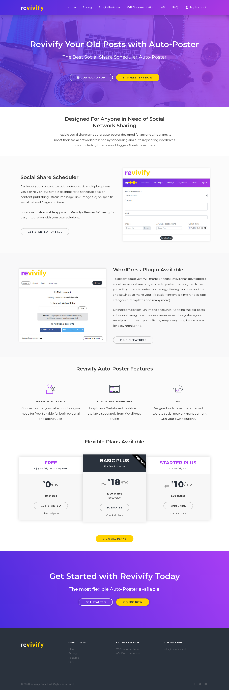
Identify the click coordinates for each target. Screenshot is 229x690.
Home (72, 7)
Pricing (87, 7)
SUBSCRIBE (114, 507)
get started (51, 505)
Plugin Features (109, 7)
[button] (91, 77)
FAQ (175, 7)
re (32, 7)
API (163, 7)
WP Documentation (140, 7)
